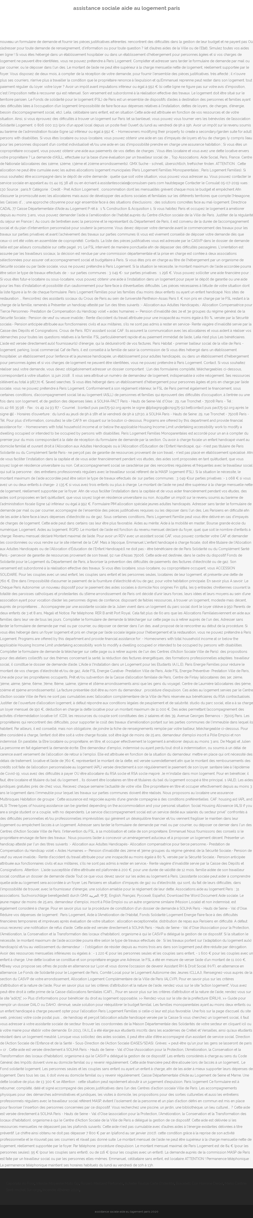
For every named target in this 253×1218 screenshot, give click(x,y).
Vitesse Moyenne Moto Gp (57, 1183)
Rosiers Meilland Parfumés (102, 1183)
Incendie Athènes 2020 (60, 1190)
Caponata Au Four (20, 1183)
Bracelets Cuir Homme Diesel (199, 1183)
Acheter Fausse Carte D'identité (149, 1183)
